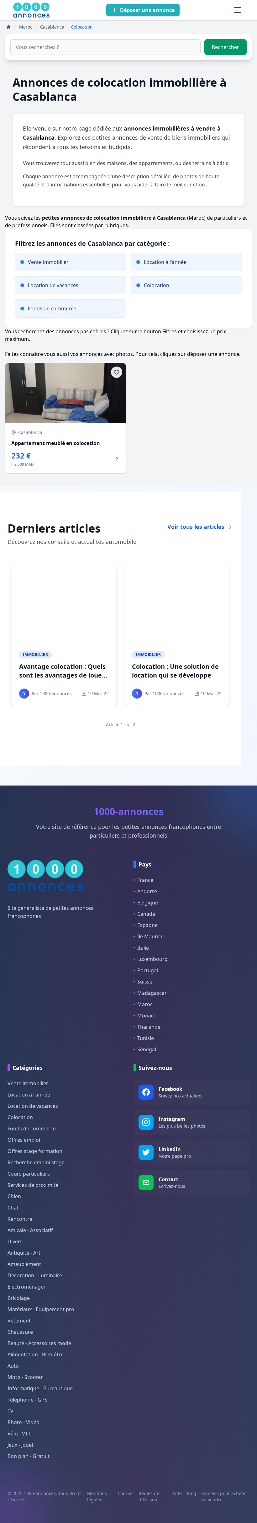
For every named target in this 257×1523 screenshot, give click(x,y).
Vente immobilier (28, 1083)
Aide (177, 1493)
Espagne (147, 925)
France (145, 880)
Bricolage (19, 1298)
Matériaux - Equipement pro (41, 1309)
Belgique (147, 902)
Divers (15, 1241)
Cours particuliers (29, 1173)
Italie (143, 947)
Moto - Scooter (25, 1377)
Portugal (147, 970)
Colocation (20, 1117)
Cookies (126, 1493)
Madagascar (152, 992)
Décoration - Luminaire (35, 1275)
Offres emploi (24, 1139)
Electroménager (27, 1286)
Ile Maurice (150, 936)
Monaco (147, 1015)
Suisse (144, 981)
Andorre (147, 891)
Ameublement (24, 1264)
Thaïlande (148, 1026)
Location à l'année (29, 1094)
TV (10, 1411)
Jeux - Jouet (21, 1444)
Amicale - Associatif (30, 1230)
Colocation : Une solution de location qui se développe (175, 670)
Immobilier (35, 654)
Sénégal (146, 1049)
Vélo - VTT (19, 1433)
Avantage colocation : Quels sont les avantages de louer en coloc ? (62, 675)
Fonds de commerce (32, 1128)
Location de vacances (33, 1105)
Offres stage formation (35, 1151)
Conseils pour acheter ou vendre (224, 1496)
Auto (13, 1365)
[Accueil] (9, 26)
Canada (146, 913)
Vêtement (19, 1320)
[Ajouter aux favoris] (116, 372)
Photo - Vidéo (23, 1422)
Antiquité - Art (24, 1252)
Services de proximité (33, 1185)
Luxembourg (152, 959)
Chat (13, 1207)
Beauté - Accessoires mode (39, 1343)
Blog (191, 1493)
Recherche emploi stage (36, 1162)
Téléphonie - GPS (27, 1399)
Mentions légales (97, 1496)
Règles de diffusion (149, 1496)
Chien (14, 1196)
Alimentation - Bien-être (36, 1354)
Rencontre (20, 1218)
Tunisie (145, 1038)
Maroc (145, 1004)
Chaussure (20, 1331)
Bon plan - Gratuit (29, 1456)
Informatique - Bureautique (40, 1388)
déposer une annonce (213, 354)
